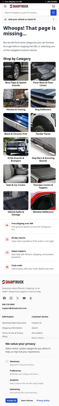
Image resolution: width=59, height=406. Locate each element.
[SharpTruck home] (19, 6)
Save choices (27, 400)
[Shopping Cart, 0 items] (53, 6)
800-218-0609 (8, 304)
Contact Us (37, 323)
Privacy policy (43, 400)
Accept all (11, 400)
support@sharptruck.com (14, 308)
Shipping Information (12, 328)
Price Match (37, 333)
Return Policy (38, 338)
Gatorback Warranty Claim (14, 323)
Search (35, 328)
